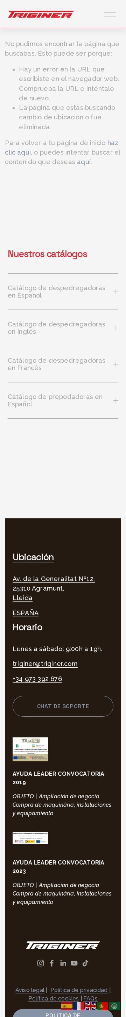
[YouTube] (74, 963)
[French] (79, 1006)
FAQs (90, 998)
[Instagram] (40, 963)
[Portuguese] (103, 1006)
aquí (84, 162)
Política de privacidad (79, 990)
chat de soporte (63, 706)
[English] (91, 1006)
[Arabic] (115, 1006)
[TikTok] (85, 963)
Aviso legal (29, 990)
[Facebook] (51, 963)
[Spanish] (67, 1006)
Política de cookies (53, 998)
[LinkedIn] (62, 963)
